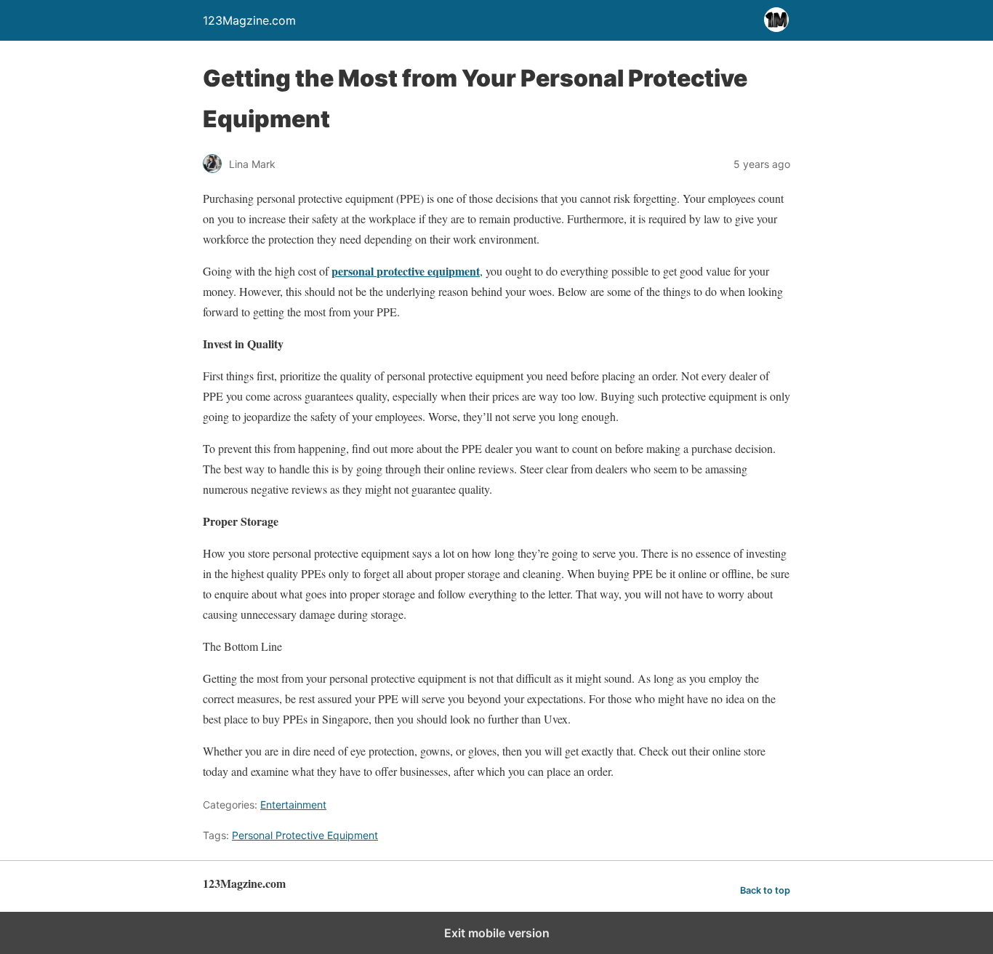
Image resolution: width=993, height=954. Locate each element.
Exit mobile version (497, 933)
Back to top (765, 890)
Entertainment (293, 804)
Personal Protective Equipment (305, 835)
